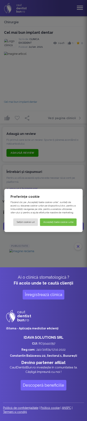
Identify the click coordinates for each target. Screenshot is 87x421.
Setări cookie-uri (26, 222)
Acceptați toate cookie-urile (58, 222)
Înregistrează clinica (43, 294)
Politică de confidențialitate (20, 407)
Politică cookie (50, 407)
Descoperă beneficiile (43, 385)
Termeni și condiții (15, 412)
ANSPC (66, 407)
